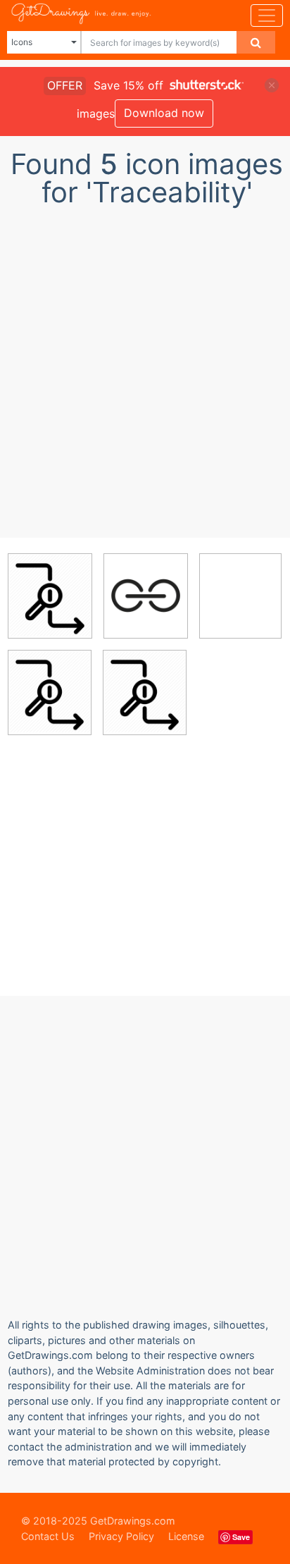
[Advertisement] (145, 368)
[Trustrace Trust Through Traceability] (240, 594)
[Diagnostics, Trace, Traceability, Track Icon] (50, 595)
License (186, 1536)
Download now (164, 113)
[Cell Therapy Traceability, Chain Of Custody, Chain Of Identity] (145, 595)
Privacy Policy (121, 1536)
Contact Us (48, 1536)
